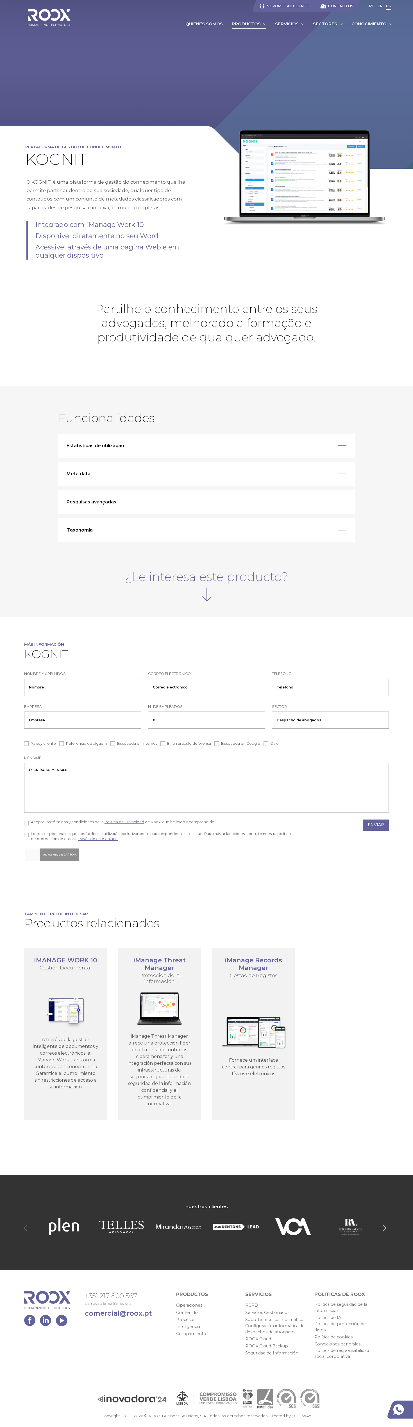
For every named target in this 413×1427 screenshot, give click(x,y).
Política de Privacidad (124, 822)
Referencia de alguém (86, 743)
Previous (29, 1228)
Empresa (33, 707)
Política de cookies (333, 1337)
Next (383, 1228)
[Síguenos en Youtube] (61, 1322)
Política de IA (327, 1317)
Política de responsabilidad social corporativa (341, 1353)
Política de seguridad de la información (340, 1307)
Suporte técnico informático (274, 1319)
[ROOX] (49, 17)
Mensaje (32, 758)
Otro (274, 743)
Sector (279, 707)
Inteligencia (188, 1326)
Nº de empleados (165, 707)
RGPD (251, 1305)
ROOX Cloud (258, 1339)
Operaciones (189, 1305)
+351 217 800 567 (111, 1296)
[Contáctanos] (401, 1410)
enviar (376, 824)
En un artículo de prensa (189, 743)
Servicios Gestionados (267, 1312)
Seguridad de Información (271, 1353)
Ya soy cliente (43, 743)
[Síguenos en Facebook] (31, 1322)
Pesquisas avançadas (91, 502)
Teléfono (282, 674)
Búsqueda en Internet (137, 743)
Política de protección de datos (340, 1327)
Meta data (78, 473)
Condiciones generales (337, 1344)
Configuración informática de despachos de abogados (275, 1328)
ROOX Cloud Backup (266, 1346)
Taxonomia (80, 530)
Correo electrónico (169, 674)
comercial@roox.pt (118, 1313)
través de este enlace (98, 839)
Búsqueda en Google (240, 743)
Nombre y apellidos (45, 674)
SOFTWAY (301, 1416)
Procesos (185, 1319)
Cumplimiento (191, 1333)
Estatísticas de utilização (95, 445)
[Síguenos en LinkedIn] (47, 1322)
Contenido (187, 1312)
